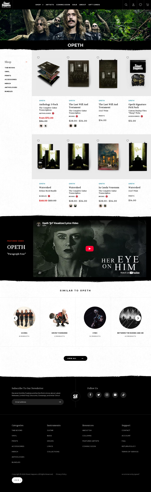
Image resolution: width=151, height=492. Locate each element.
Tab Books (10, 68)
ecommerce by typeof (130, 474)
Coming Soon (89, 446)
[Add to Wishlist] (38, 57)
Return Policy (129, 446)
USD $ (16, 480)
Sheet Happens (31, 474)
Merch (8, 83)
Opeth (42, 101)
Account (126, 436)
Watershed (45, 187)
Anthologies (11, 87)
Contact (126, 430)
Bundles (9, 91)
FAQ (124, 441)
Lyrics (50, 446)
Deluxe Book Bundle (48, 191)
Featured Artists (90, 441)
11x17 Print (103, 111)
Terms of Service (130, 452)
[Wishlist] (140, 4)
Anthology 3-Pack (48, 104)
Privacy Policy (61, 474)
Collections (53, 452)
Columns (87, 436)
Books (72, 116)
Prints (8, 75)
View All (71, 358)
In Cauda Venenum (109, 187)
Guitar (50, 430)
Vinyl (7, 71)
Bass (49, 436)
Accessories (11, 79)
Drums (50, 441)
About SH (87, 430)
